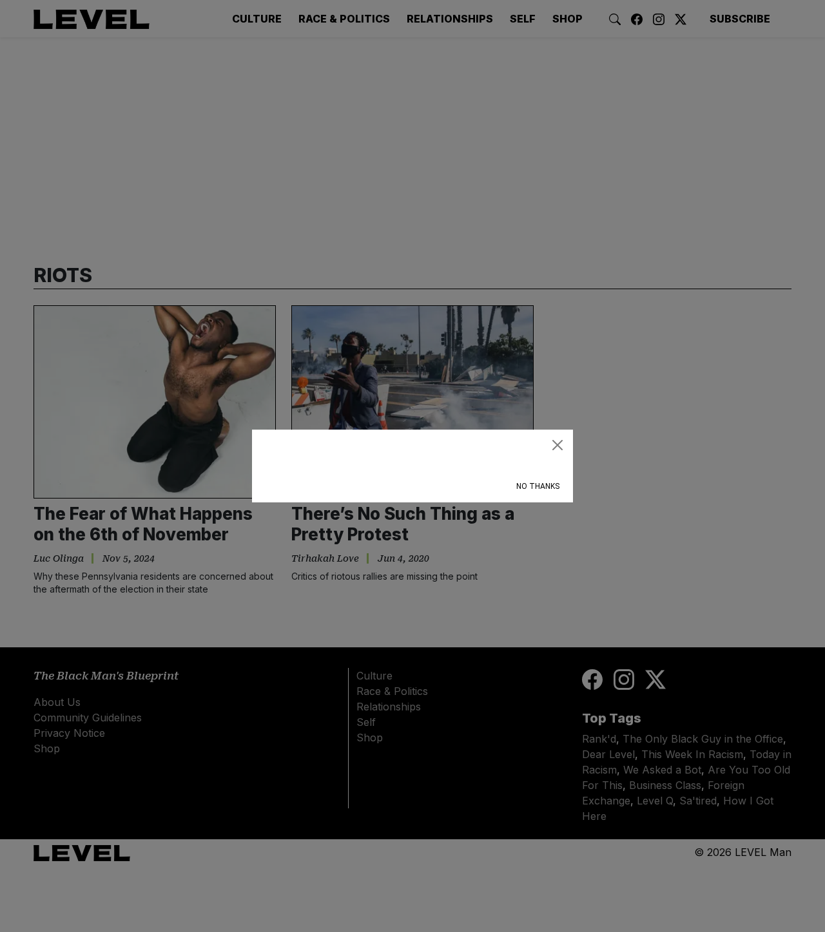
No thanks (537, 486)
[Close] (557, 445)
